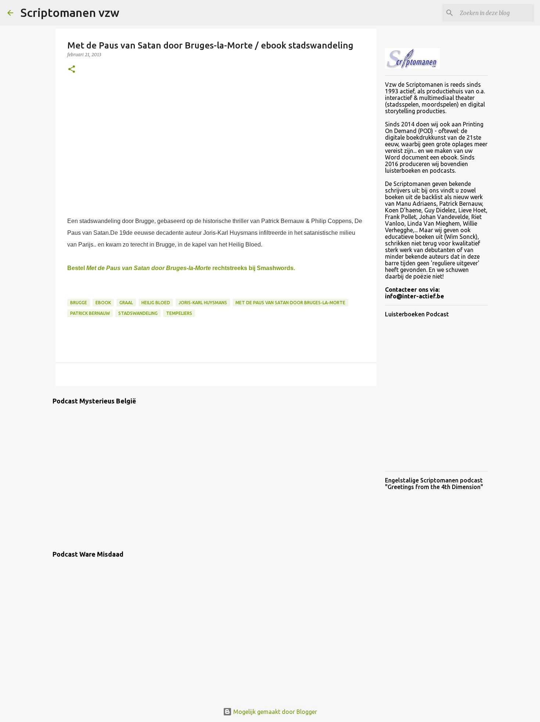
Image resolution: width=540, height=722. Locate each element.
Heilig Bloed (155, 302)
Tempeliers (179, 313)
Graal (126, 302)
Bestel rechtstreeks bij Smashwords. (181, 268)
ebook (103, 302)
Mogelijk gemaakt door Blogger (274, 711)
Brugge (78, 302)
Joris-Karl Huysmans (203, 302)
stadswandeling (138, 313)
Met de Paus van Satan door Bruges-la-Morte (290, 302)
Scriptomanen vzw (70, 12)
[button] (71, 70)
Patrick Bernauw (90, 313)
